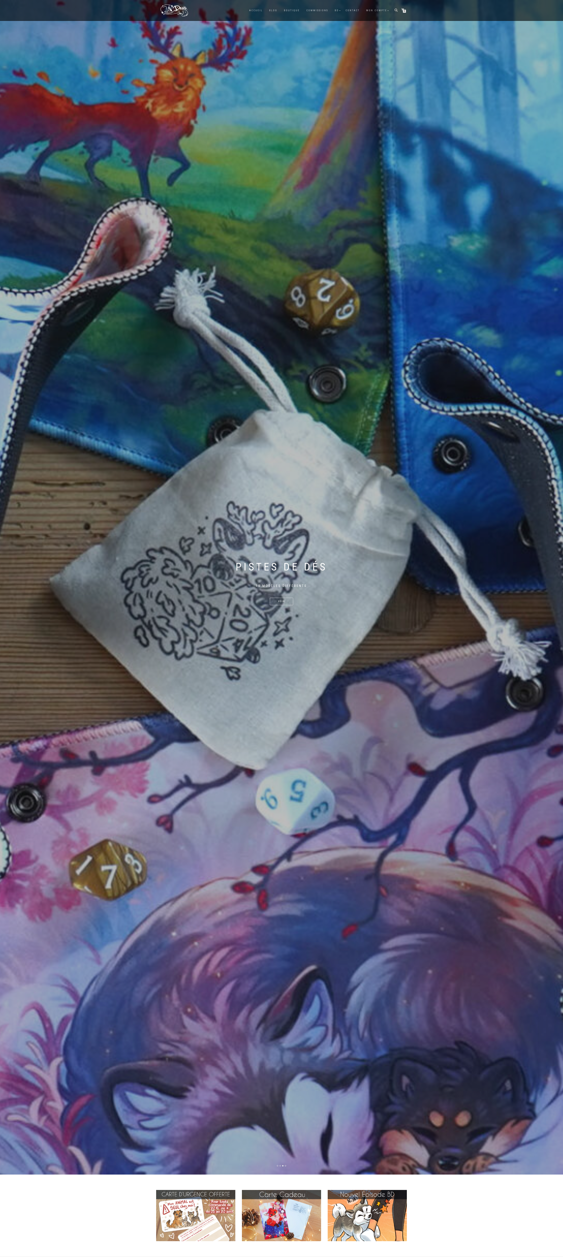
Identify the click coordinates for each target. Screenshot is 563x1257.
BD (337, 10)
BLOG (273, 10)
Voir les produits (281, 607)
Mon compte (376, 10)
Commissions (317, 10)
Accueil (256, 10)
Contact (352, 10)
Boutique (292, 10)
